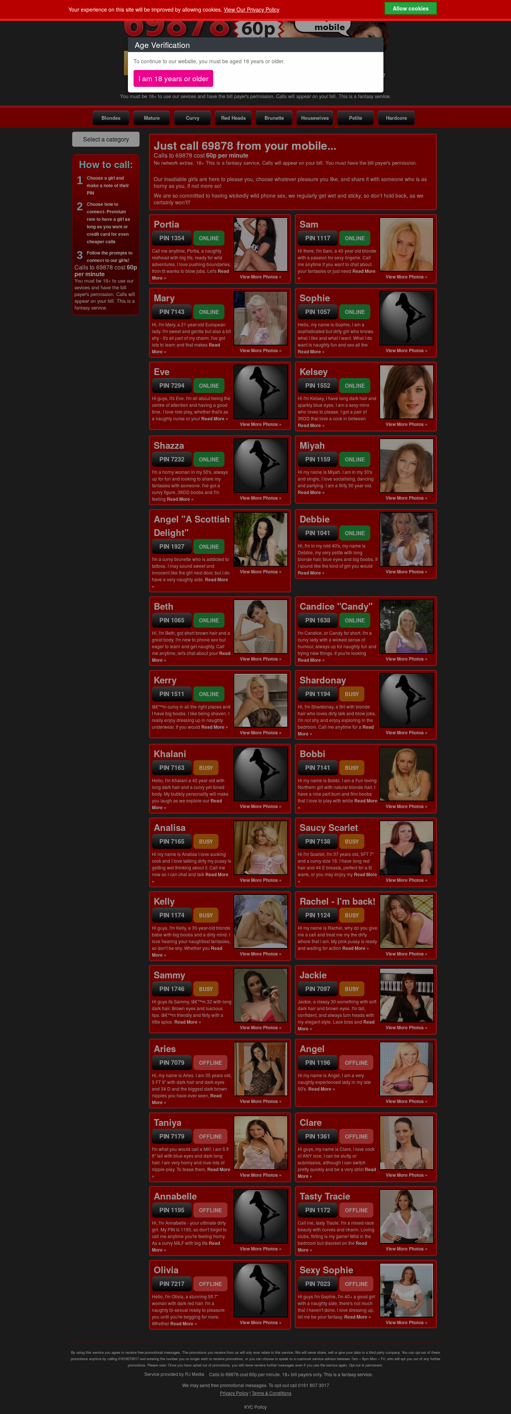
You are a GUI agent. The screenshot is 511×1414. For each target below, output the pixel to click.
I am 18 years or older (173, 78)
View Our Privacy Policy (251, 9)
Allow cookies (411, 8)
